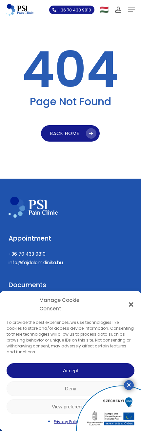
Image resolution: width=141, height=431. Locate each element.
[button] (131, 304)
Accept (70, 370)
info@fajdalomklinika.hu (36, 262)
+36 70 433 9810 (27, 254)
